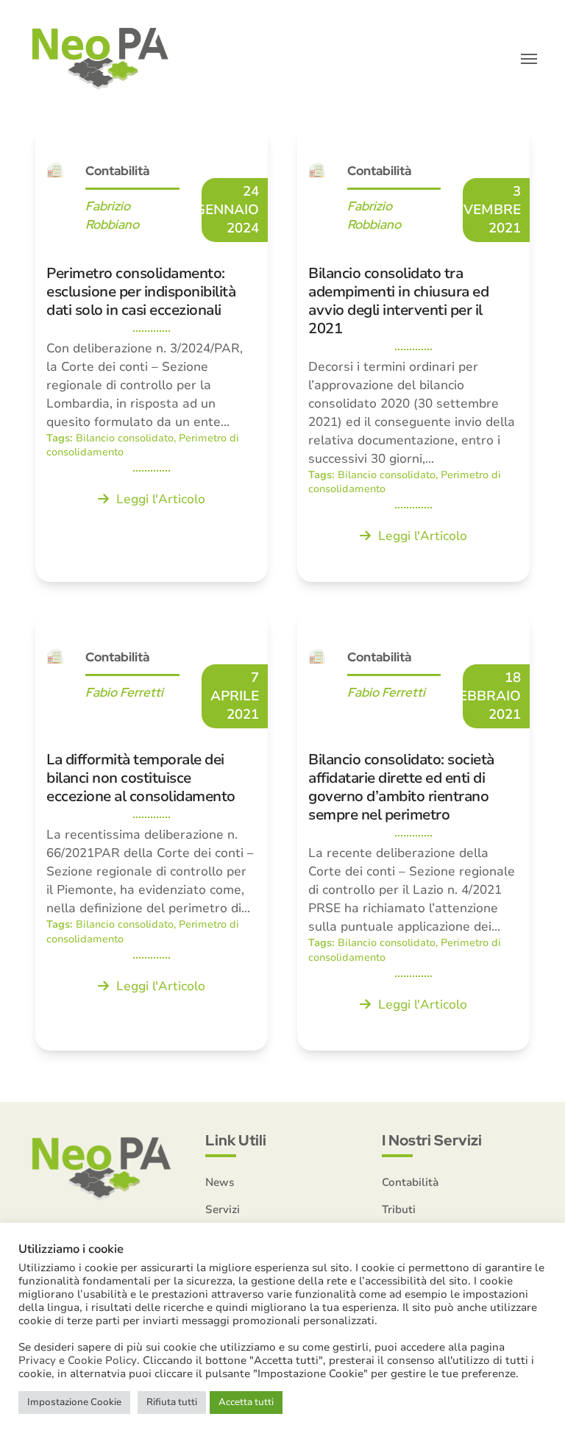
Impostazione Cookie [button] (74, 1402)
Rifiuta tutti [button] (171, 1402)
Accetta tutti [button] (246, 1402)
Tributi (399, 1209)
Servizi (222, 1209)
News (220, 1182)
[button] (529, 59)
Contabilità (410, 1182)
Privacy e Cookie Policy (77, 1360)
